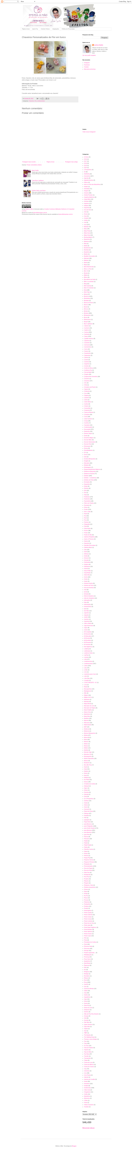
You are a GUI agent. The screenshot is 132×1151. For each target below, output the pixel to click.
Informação (87, 604)
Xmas (85, 1102)
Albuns (86, 182)
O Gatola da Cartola (89, 784)
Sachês (86, 984)
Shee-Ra (86, 1005)
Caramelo (87, 342)
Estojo (86, 486)
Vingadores (87, 1092)
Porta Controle (88, 921)
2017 (85, 161)
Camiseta (86, 334)
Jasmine (86, 619)
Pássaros (86, 838)
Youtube (86, 67)
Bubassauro (87, 319)
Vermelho (86, 1083)
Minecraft (86, 737)
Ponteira (86, 906)
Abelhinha (87, 174)
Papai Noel (87, 822)
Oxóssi (86, 805)
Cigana (86, 389)
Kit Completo (87, 632)
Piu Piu (86, 895)
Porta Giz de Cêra (89, 923)
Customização (88, 427)
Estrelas (86, 488)
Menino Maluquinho (89, 733)
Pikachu (86, 881)
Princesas (87, 948)
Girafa (85, 556)
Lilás (85, 668)
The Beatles (87, 1035)
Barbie (86, 254)
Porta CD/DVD (88, 914)
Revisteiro (87, 976)
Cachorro (86, 328)
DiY (85, 452)
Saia (85, 993)
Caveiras (86, 361)
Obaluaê (86, 786)
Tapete (86, 1028)
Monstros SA (87, 754)
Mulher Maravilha (89, 758)
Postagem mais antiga (71, 162)
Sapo (85, 999)
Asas (85, 216)
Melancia (86, 731)
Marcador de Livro (89, 706)
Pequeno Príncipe (89, 862)
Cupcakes (87, 425)
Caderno (86, 330)
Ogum (85, 788)
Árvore (86, 214)
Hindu (85, 579)
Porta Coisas (87, 919)
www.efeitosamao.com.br (40, 212)
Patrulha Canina (88, 849)
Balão (85, 245)
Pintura (86, 889)
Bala (85, 243)
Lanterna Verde (88, 653)
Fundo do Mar (88, 535)
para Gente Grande (89, 828)
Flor (35, 101)
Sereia (86, 1003)
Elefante (86, 465)
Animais (86, 201)
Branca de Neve (88, 302)
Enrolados (87, 482)
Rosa (85, 982)
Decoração (87, 429)
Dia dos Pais (87, 444)
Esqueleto (87, 484)
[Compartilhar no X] (45, 99)
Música (86, 760)
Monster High (88, 752)
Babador (86, 226)
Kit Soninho (87, 644)
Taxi (85, 1031)
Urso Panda (87, 1075)
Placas (86, 898)
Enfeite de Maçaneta (90, 471)
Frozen (86, 530)
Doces (86, 454)
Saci (85, 986)
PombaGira (87, 904)
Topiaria (86, 1049)
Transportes (87, 1058)
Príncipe (86, 950)
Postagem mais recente (29, 162)
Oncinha (86, 792)
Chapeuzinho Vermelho (90, 376)
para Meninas (88, 830)
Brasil (85, 307)
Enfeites (86, 475)
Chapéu (86, 374)
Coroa (86, 416)
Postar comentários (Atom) (34, 165)
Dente (85, 435)
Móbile (86, 748)
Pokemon (86, 902)
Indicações (87, 600)
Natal (85, 769)
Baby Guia (87, 233)
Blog (85, 283)
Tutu (85, 1069)
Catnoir (86, 357)
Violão (86, 1094)
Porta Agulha (87, 910)
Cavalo (86, 359)
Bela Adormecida (89, 266)
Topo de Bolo (87, 1052)
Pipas (85, 891)
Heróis (86, 577)
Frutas (86, 532)
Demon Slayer (88, 433)
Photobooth (87, 874)
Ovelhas (86, 800)
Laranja (86, 657)
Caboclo (86, 326)
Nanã (85, 767)
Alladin (86, 186)
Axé (85, 222)
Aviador (86, 218)
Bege (85, 264)
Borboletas (87, 298)
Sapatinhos (87, 997)
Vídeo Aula (87, 1090)
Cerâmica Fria (88, 370)
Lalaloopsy (87, 651)
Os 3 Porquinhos (88, 798)
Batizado (86, 258)
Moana (86, 746)
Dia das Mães (88, 440)
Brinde (86, 311)
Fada (85, 494)
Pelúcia (86, 855)
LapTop (86, 655)
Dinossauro (87, 446)
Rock (85, 980)
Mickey (86, 735)
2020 (85, 167)
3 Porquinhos (88, 169)
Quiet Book (87, 963)
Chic (85, 383)
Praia (85, 940)
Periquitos (87, 864)
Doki (85, 457)
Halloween (87, 566)
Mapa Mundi (87, 703)
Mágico (86, 695)
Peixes (86, 853)
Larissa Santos (98, 45)
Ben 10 (86, 271)
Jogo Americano (88, 625)
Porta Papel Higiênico (90, 927)
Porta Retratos (88, 929)
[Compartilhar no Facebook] (46, 99)
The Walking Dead (89, 1037)
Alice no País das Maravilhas (92, 184)
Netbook (86, 777)
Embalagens (87, 467)
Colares (86, 406)
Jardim (86, 617)
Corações (87, 414)
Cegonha (86, 364)
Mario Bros (87, 716)
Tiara (85, 1043)
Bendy (86, 273)
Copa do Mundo (88, 412)
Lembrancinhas (41, 101)
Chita (85, 385)
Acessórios (87, 176)
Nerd (85, 775)
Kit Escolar (87, 638)
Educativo (87, 463)
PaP (85, 817)
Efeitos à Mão (29, 209)
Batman (86, 260)
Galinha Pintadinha (89, 537)
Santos (86, 995)
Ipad (85, 608)
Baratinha (87, 252)
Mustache (87, 762)
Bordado (86, 300)
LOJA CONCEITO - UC (90, 682)
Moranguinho (88, 756)
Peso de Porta (88, 870)
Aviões (86, 220)
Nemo (85, 773)
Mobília (86, 750)
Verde (85, 1081)
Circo (85, 393)
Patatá (86, 841)
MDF (85, 727)
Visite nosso (86, 132)
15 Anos (86, 157)
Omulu (86, 790)
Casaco (86, 351)
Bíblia (85, 275)
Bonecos (86, 296)
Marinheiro (87, 714)
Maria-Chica (87, 712)
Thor (85, 1041)
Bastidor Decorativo (89, 256)
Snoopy (86, 1016)
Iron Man (86, 611)
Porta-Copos (87, 936)
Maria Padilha (88, 710)
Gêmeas (86, 554)
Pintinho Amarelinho (89, 887)
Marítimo (86, 718)
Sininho (86, 1012)
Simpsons (87, 1009)
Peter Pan (87, 872)
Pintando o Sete (88, 885)
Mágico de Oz (88, 697)
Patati (85, 843)
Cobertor (86, 397)
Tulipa (86, 1060)
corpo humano (88, 419)
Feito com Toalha (89, 503)
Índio (85, 602)
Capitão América (88, 338)
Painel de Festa (88, 811)
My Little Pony (88, 765)
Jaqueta (86, 615)
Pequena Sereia (88, 860)
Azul (85, 224)
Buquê (86, 321)
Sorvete (86, 1020)
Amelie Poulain (88, 195)
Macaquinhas (88, 689)
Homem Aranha (88, 583)
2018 (85, 163)
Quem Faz (35, 29)
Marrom (86, 720)
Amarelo (86, 193)
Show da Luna (88, 1007)
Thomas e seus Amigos (90, 1039)
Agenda (86, 178)
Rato (85, 967)
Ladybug (86, 649)
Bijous (86, 277)
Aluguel (86, 190)
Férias (86, 507)
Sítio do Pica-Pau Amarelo (91, 1014)
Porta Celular (87, 917)
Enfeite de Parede (89, 473)
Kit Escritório (87, 640)
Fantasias (87, 497)
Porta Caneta (87, 912)
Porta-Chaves (88, 933)
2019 (85, 165)
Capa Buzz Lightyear (38, 180)
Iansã (85, 592)
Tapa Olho (87, 1026)
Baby (85, 228)
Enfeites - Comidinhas (90, 478)
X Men (86, 1100)
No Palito (86, 779)
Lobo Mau (87, 678)
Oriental (86, 794)
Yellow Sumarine (89, 1104)
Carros (86, 349)
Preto (85, 944)
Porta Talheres (88, 931)
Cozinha (86, 423)
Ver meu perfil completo (89, 55)
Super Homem (88, 1024)
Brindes (86, 313)
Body (85, 290)
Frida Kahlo (87, 528)
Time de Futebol (88, 1047)
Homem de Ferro (89, 585)
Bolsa (85, 294)
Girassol (86, 558)
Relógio (86, 974)
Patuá (85, 851)
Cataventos (87, 355)
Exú (85, 492)
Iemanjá (86, 594)
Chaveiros (31, 101)
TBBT (85, 1033)
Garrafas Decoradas (89, 545)
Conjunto (86, 410)
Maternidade (87, 724)
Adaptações (55, 29)
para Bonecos (88, 824)
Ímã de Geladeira (89, 596)
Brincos (86, 309)
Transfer (86, 1056)
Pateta (86, 847)
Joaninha (86, 621)
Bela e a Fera (88, 269)
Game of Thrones (89, 539)
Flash (85, 513)
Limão (86, 670)
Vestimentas (87, 1087)
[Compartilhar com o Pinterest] (48, 99)
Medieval (86, 729)
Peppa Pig (87, 857)
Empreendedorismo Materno (92, 469)
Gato (85, 549)
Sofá (85, 1018)
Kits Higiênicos (88, 646)
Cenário (86, 366)
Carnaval (86, 345)
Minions (86, 741)
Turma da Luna (88, 1062)
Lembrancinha (88, 661)
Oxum (85, 807)
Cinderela (87, 391)
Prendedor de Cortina (90, 942)
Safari (85, 990)
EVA (85, 490)
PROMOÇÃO (87, 955)
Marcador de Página (89, 708)
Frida (85, 526)
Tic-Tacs (86, 1045)
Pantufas (86, 815)
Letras (86, 665)
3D (85, 172)
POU (85, 938)
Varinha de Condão (89, 1079)
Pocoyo (86, 900)
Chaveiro (86, 378)
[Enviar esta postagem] (37, 98)
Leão (85, 659)
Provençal (87, 957)
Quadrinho (87, 961)
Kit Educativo (87, 636)
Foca (85, 520)
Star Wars (87, 1022)
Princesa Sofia (88, 946)
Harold (86, 568)
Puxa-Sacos (87, 959)
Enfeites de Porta (89, 480)
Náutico (86, 771)
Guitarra (86, 564)
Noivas (86, 782)
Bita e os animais (89, 281)
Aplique (86, 205)
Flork (85, 518)
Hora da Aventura (89, 587)
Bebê (85, 262)
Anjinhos (86, 203)
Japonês (86, 613)
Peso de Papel (88, 868)
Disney (86, 448)
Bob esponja (87, 286)
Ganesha (86, 543)
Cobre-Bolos (87, 402)
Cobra (86, 399)
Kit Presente (87, 642)
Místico (86, 744)
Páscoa (86, 836)
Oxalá (85, 803)
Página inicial (26, 29)
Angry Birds (87, 199)
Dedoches (87, 431)
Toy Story (86, 1054)
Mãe (85, 693)
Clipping (86, 395)
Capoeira (86, 340)
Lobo (85, 676)
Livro (85, 672)
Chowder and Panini (90, 387)
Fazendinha (87, 501)
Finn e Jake (87, 511)
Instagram (87, 62)
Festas (86, 509)
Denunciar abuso (88, 1128)
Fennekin (86, 505)
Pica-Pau (86, 876)
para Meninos (88, 832)
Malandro (86, 699)
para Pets (86, 834)
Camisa (86, 332)
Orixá (85, 796)
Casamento (87, 353)
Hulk (85, 589)
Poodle (86, 908)
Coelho (86, 404)
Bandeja (86, 250)
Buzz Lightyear (88, 323)
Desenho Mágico (89, 437)
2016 (85, 159)
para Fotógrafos (88, 826)
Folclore (86, 522)
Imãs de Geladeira (89, 598)
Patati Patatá (87, 845)
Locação (86, 680)
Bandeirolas (87, 248)
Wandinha (87, 1096)
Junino (86, 630)
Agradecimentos (88, 180)
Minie (85, 739)
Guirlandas (87, 562)
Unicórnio (87, 1071)
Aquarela (86, 207)
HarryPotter (87, 573)
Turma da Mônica (89, 1064)
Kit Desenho (87, 634)
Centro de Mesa (88, 368)
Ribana (86, 978)
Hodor (86, 581)
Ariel (85, 212)
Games (86, 541)
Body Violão (35, 170)
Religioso (86, 971)
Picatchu (86, 879)
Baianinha (87, 239)
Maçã (85, 686)
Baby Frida (87, 231)
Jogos (85, 627)
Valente (86, 1077)
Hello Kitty (87, 575)
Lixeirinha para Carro (90, 674)
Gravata (86, 560)
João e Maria (87, 623)
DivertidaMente (88, 450)
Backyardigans (88, 237)
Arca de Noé (87, 210)
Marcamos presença (89, 69)
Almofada (86, 188)
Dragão (86, 461)
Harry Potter (87, 570)
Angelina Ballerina (89, 197)
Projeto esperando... (89, 952)
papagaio (86, 820)
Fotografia (87, 524)
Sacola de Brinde (89, 988)
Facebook (87, 65)
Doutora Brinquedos (89, 459)
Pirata (85, 893)
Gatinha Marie (88, 547)
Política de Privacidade (68, 29)
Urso (85, 1073)
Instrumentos (87, 606)
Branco (86, 304)
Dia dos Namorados (89, 442)
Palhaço (86, 813)
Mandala (86, 701)
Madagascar (87, 691)
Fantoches (87, 499)
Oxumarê (86, 809)
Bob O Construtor (89, 288)
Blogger (74, 1146)
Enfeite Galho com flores (39, 190)
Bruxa (85, 317)
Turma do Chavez (89, 1066)
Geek (85, 551)
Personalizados (88, 866)
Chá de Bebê (87, 372)
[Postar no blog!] (43, 99)
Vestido (86, 1085)
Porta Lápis (87, 925)
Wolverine (87, 1098)
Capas (86, 336)
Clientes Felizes (45, 29)
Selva (85, 1001)
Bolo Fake (87, 292)
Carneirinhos (87, 347)
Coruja (86, 421)
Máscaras (87, 722)
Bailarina (86, 241)
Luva (85, 684)
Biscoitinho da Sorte (89, 279)
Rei (85, 969)
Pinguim (86, 883)
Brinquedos (87, 315)
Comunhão (87, 408)
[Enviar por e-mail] (41, 99)
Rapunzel (87, 965)
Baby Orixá (87, 235)
